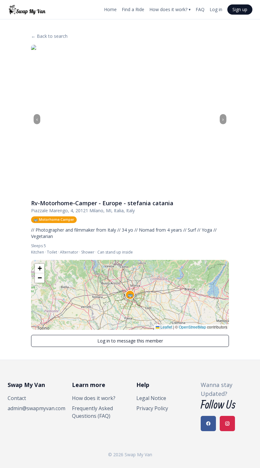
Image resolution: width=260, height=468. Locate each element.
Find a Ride (133, 9)
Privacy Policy (152, 408)
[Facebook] (208, 423)
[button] (130, 295)
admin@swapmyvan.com (33, 408)
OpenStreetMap (192, 326)
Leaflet (165, 326)
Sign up (239, 9)
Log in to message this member (130, 341)
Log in (216, 9)
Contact (17, 398)
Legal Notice (151, 398)
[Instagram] (227, 423)
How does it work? (170, 9)
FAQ (200, 9)
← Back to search (49, 36)
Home (110, 9)
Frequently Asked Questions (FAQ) (92, 412)
